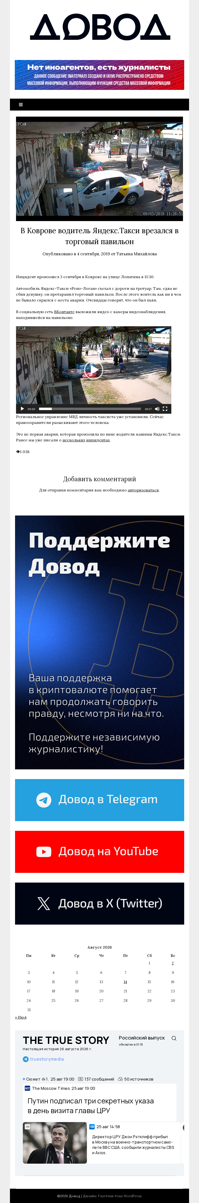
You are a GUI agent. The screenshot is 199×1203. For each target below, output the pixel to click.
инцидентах (98, 440)
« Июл (20, 1017)
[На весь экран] (165, 408)
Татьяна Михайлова (136, 254)
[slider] (90, 409)
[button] (93, 370)
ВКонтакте (64, 311)
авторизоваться (143, 490)
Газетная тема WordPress (120, 1196)
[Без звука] (157, 408)
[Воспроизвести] (22, 408)
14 (125, 982)
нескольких (73, 440)
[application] (93, 370)
